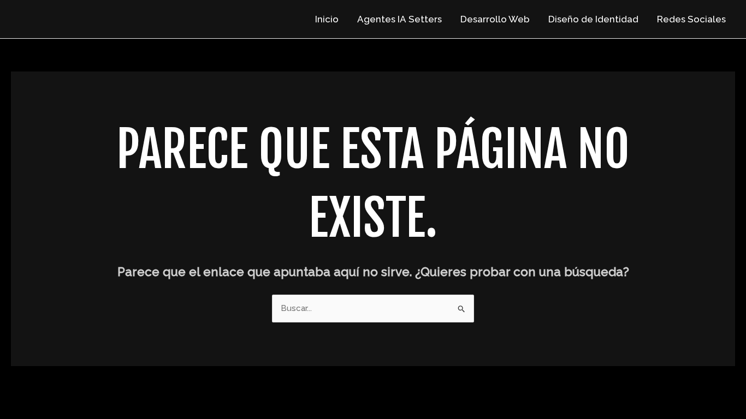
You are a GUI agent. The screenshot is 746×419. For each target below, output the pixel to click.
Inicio (327, 19)
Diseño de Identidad (593, 19)
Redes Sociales (691, 19)
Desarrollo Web (495, 19)
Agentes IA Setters (399, 19)
